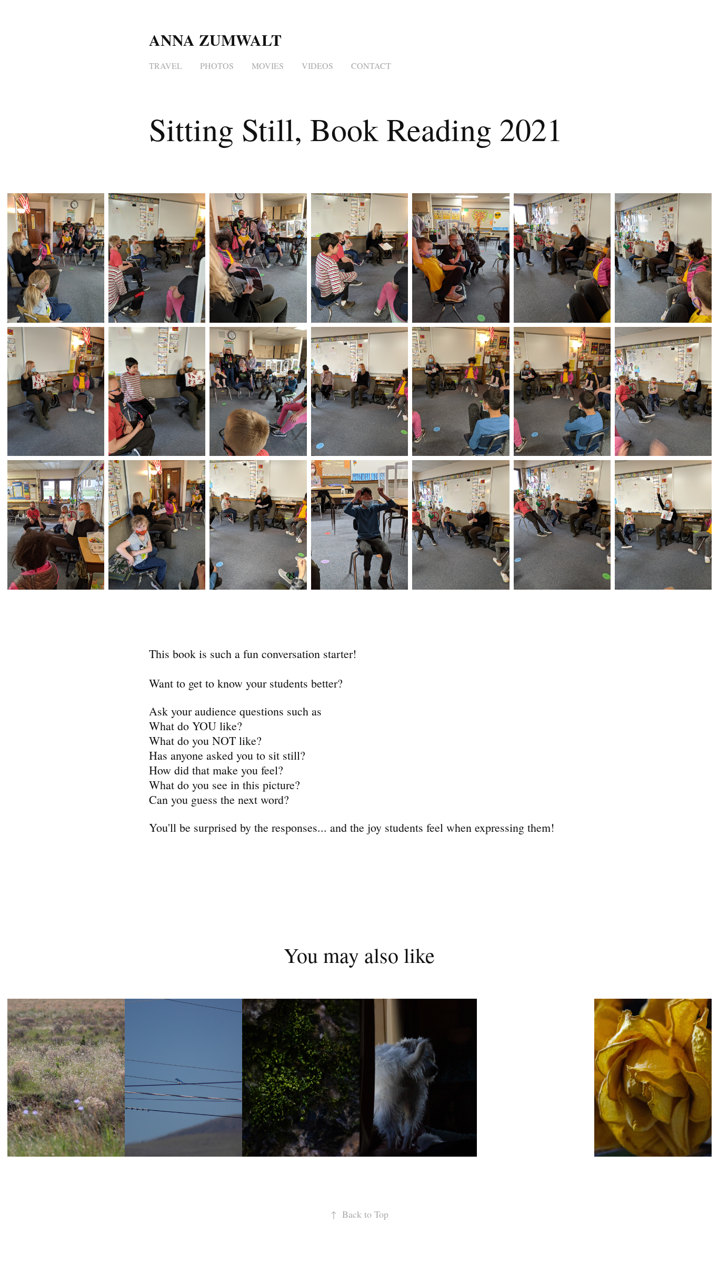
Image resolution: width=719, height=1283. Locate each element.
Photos (217, 65)
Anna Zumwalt (217, 39)
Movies (268, 65)
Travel (165, 65)
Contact (371, 65)
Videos (317, 65)
